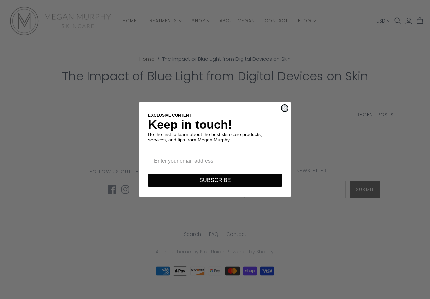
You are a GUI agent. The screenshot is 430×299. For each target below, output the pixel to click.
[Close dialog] (284, 108)
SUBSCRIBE (215, 180)
